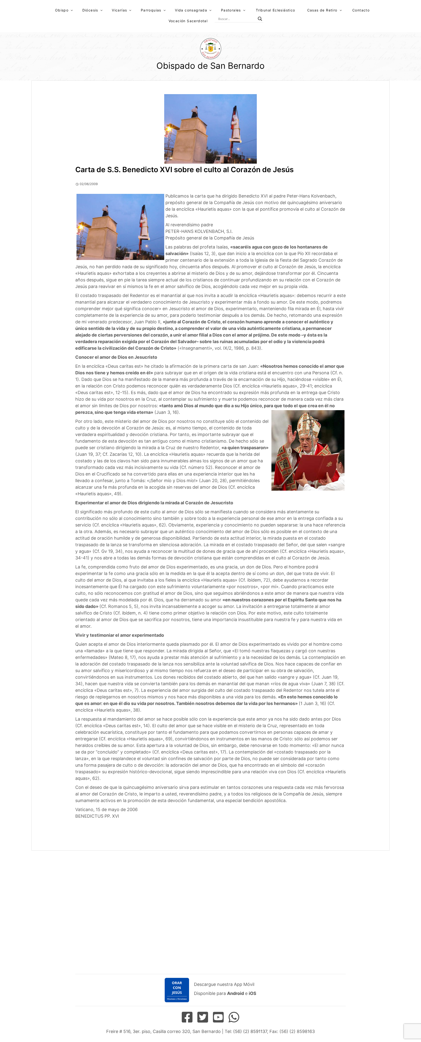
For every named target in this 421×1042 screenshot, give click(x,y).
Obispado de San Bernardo (210, 65)
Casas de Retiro (322, 10)
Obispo (61, 10)
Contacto (361, 10)
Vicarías (119, 10)
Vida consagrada (191, 10)
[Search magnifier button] (260, 18)
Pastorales (231, 10)
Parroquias (151, 10)
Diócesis (90, 10)
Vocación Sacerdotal (188, 21)
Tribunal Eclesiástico (275, 10)
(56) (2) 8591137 (250, 1031)
